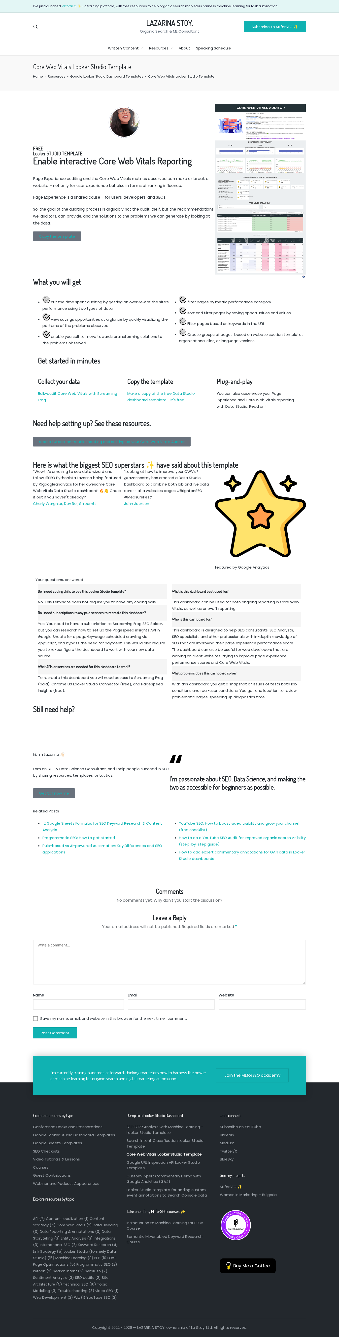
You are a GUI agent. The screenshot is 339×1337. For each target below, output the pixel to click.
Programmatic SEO (96, 1264)
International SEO (58, 1244)
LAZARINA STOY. (169, 23)
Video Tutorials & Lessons (56, 1159)
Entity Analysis (77, 1238)
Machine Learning (74, 1257)
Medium (227, 1143)
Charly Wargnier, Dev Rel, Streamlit (64, 503)
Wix (79, 1297)
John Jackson (136, 503)
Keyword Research (98, 1244)
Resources (56, 76)
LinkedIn (227, 1135)
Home (38, 76)
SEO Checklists (46, 1151)
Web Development (53, 1297)
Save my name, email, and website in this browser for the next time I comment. (113, 1018)
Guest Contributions (52, 1175)
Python (42, 1271)
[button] (275, 26)
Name (38, 995)
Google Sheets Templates (57, 1143)
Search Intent (68, 1271)
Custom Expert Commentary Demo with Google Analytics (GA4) (164, 1178)
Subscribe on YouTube (240, 1126)
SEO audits (88, 1277)
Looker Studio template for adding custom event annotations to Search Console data (167, 1192)
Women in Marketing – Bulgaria (248, 1194)
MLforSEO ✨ (71, 6)
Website (226, 995)
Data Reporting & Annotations (70, 1231)
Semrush (96, 1271)
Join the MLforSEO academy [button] (252, 1075)
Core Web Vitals (74, 1225)
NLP (101, 1257)
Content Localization (67, 1218)
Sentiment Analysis (53, 1277)
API (39, 1218)
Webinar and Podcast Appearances (66, 1183)
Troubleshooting (76, 1290)
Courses (40, 1167)
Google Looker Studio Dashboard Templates (106, 76)
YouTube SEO (101, 1297)
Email (132, 995)
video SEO (107, 1290)
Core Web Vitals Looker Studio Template (164, 1154)
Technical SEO (79, 1284)
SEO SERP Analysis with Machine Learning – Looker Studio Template (165, 1129)
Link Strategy (48, 1251)
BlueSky (227, 1159)
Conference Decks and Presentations (67, 1126)
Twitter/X (228, 1151)
